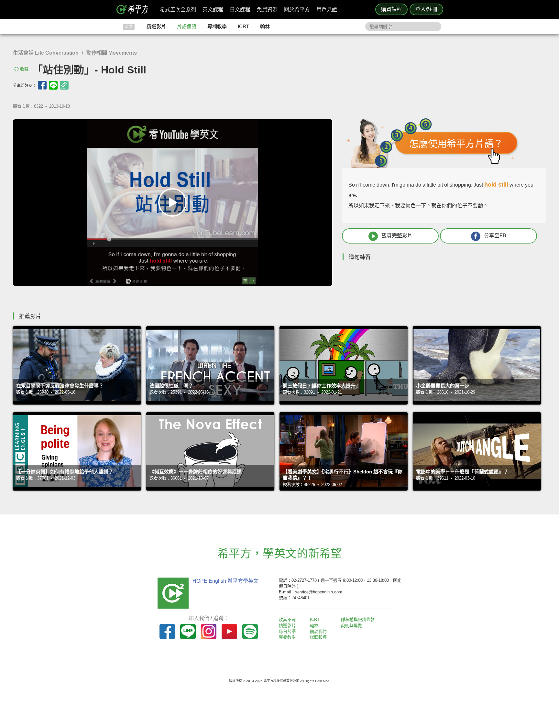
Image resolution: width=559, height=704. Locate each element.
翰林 (265, 26)
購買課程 (391, 9)
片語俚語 (186, 26)
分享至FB (495, 235)
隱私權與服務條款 (358, 619)
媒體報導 (318, 637)
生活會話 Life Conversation (46, 53)
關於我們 (318, 631)
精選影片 (156, 26)
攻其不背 (287, 619)
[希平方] (134, 9)
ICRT (243, 26)
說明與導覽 (351, 625)
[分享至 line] (53, 85)
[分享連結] (64, 85)
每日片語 (287, 631)
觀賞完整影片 (396, 235)
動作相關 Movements (111, 53)
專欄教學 (217, 26)
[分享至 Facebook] (42, 85)
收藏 (24, 69)
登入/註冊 (426, 9)
